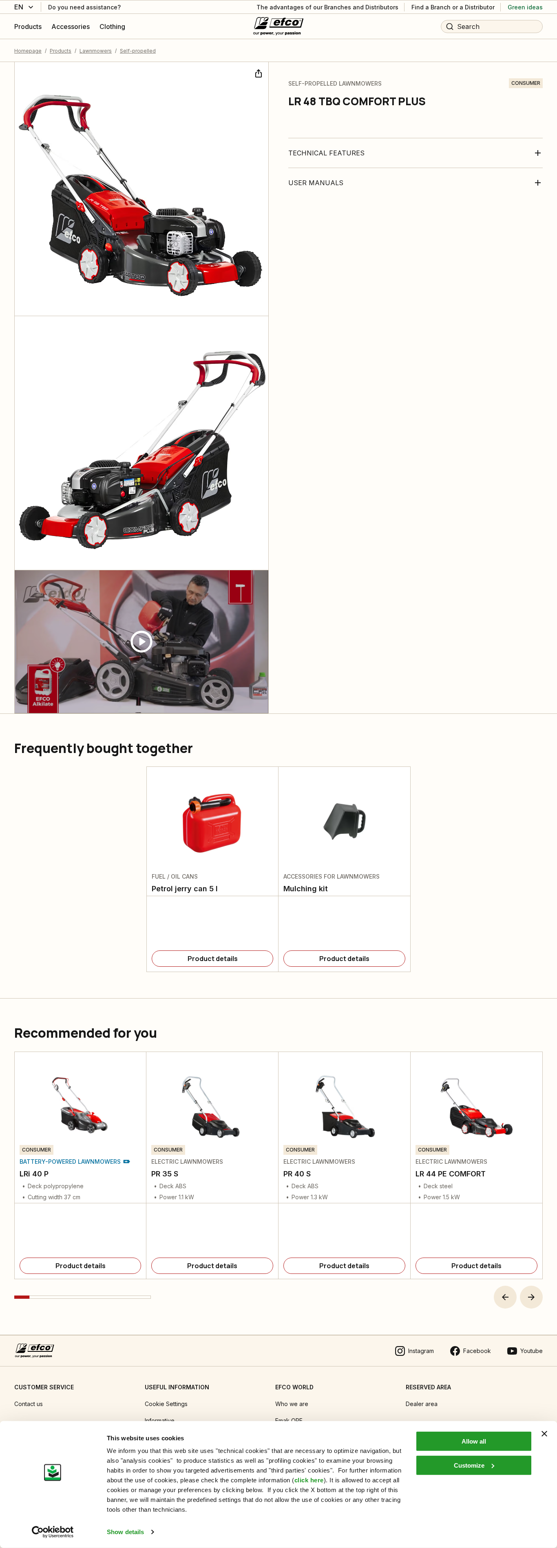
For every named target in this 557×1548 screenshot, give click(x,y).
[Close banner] (544, 1434)
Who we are (291, 1403)
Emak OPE (289, 1420)
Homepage (28, 51)
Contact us (28, 1403)
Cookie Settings (166, 1403)
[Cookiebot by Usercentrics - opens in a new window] (52, 1532)
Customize (469, 1465)
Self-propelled (138, 51)
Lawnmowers (96, 51)
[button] (505, 1297)
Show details (125, 1531)
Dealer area (422, 1403)
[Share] (258, 73)
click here (309, 1480)
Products (60, 51)
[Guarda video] (141, 641)
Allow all (474, 1441)
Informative (160, 1420)
